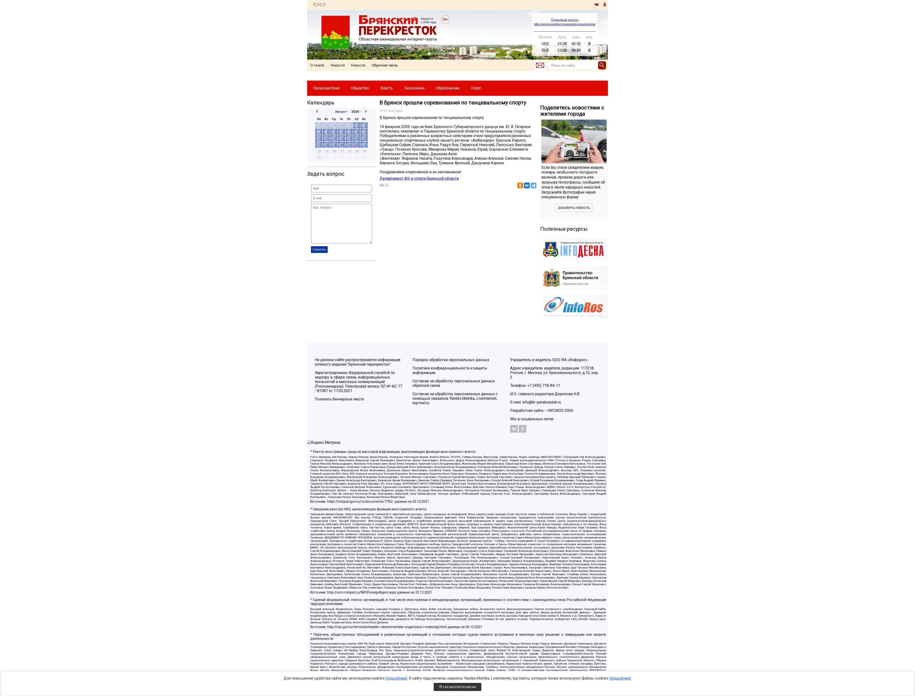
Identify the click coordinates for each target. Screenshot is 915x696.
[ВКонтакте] (527, 185)
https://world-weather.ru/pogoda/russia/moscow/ (564, 24)
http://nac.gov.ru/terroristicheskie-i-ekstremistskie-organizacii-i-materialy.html (387, 627)
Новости (338, 65)
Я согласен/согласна (457, 687)
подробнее (396, 678)
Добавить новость (574, 208)
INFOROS (556, 410)
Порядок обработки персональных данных (450, 360)
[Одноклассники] (520, 185)
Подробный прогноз (565, 20)
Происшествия (326, 88)
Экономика (414, 88)
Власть (387, 88)
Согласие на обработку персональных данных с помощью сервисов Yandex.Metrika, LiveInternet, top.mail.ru (455, 398)
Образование (447, 88)
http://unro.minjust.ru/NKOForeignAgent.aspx (361, 592)
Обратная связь (385, 65)
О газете (317, 65)
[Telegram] (533, 185)
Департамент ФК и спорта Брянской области (419, 178)
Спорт (476, 88)
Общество (360, 88)
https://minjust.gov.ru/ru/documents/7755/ (360, 502)
